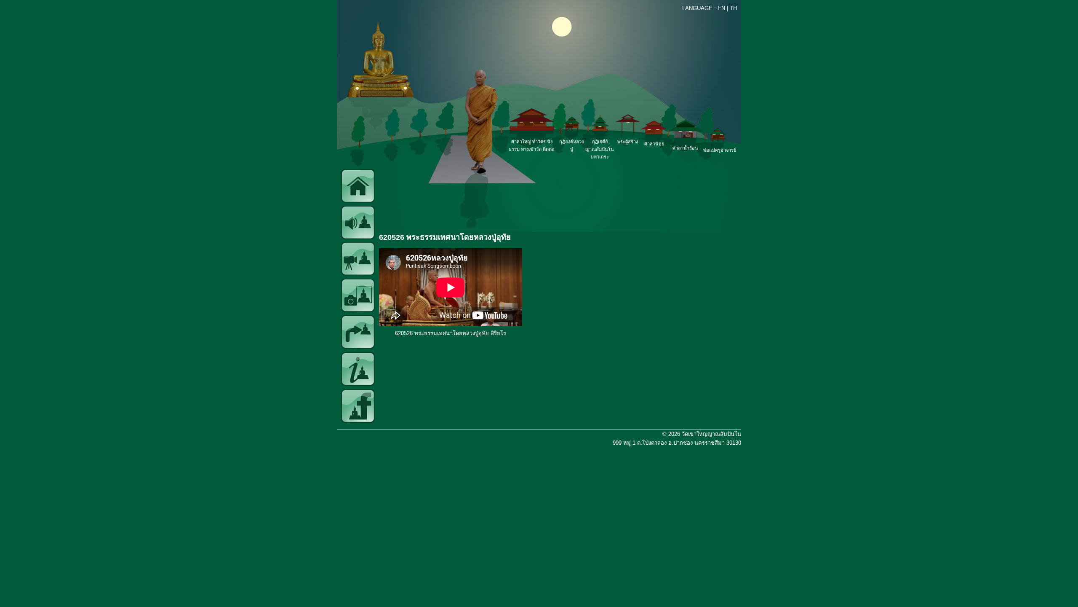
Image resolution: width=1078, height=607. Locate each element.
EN (721, 8)
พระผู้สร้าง (627, 141)
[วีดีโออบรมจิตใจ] (358, 274)
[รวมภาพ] (358, 310)
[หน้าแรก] (358, 201)
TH (733, 8)
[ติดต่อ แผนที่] (358, 347)
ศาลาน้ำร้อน (685, 147)
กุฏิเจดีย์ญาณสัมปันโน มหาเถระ (599, 149)
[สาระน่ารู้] (358, 384)
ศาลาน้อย (654, 143)
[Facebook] (358, 421)
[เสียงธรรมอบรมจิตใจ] (358, 237)
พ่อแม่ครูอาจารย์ (719, 150)
